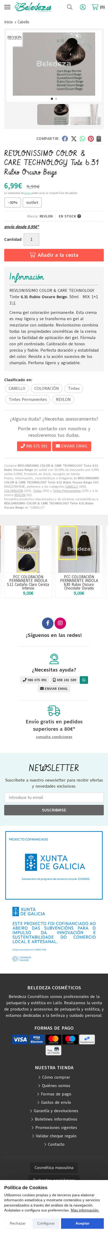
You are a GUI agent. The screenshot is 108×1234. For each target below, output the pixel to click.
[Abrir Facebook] (47, 623)
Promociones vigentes (56, 1128)
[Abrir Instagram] (60, 623)
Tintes (37, 491)
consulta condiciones (54, 737)
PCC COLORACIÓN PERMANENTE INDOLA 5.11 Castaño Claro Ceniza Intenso (28, 582)
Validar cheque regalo (56, 1136)
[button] (52, 99)
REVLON (19, 495)
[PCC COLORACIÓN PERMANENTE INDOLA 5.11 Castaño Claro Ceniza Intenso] (28, 549)
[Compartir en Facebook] (65, 138)
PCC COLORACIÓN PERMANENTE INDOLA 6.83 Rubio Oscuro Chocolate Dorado (79, 582)
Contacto (56, 1144)
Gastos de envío (56, 1102)
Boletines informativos (56, 1119)
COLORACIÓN (13, 491)
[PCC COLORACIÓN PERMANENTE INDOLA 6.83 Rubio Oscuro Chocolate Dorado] (78, 549)
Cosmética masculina (54, 1168)
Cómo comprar (56, 1077)
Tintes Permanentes (67, 491)
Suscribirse (54, 810)
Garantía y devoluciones (56, 1111)
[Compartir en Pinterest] (91, 138)
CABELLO (71, 486)
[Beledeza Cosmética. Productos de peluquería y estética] (33, 7)
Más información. (85, 1210)
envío (27, 193)
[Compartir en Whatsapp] (82, 138)
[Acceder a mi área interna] (83, 7)
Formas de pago (56, 1094)
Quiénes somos (56, 1086)
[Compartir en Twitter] (74, 138)
